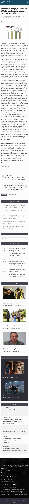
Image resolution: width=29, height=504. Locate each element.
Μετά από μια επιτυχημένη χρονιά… (10, 377)
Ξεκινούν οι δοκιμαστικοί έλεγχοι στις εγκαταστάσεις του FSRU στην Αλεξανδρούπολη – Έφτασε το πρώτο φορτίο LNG (14, 217)
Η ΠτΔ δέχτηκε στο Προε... (10, 326)
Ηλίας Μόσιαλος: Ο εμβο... (10, 349)
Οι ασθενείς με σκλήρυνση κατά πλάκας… (12, 351)
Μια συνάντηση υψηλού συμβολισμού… (11, 328)
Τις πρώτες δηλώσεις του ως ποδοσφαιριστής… (14, 305)
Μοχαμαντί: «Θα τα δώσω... (10, 303)
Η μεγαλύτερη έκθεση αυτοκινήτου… (10, 397)
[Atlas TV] (5, 2)
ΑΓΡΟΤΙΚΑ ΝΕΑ (12, 194)
